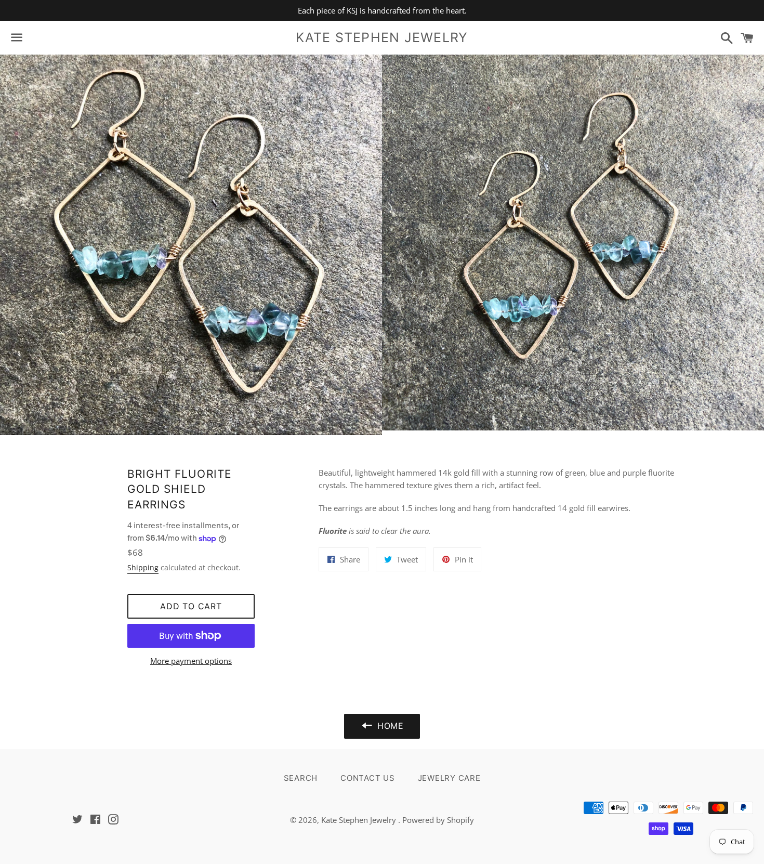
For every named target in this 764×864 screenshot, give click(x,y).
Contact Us (367, 778)
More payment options (191, 661)
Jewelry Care (449, 778)
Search (301, 778)
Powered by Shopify (438, 820)
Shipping (143, 567)
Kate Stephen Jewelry (382, 37)
